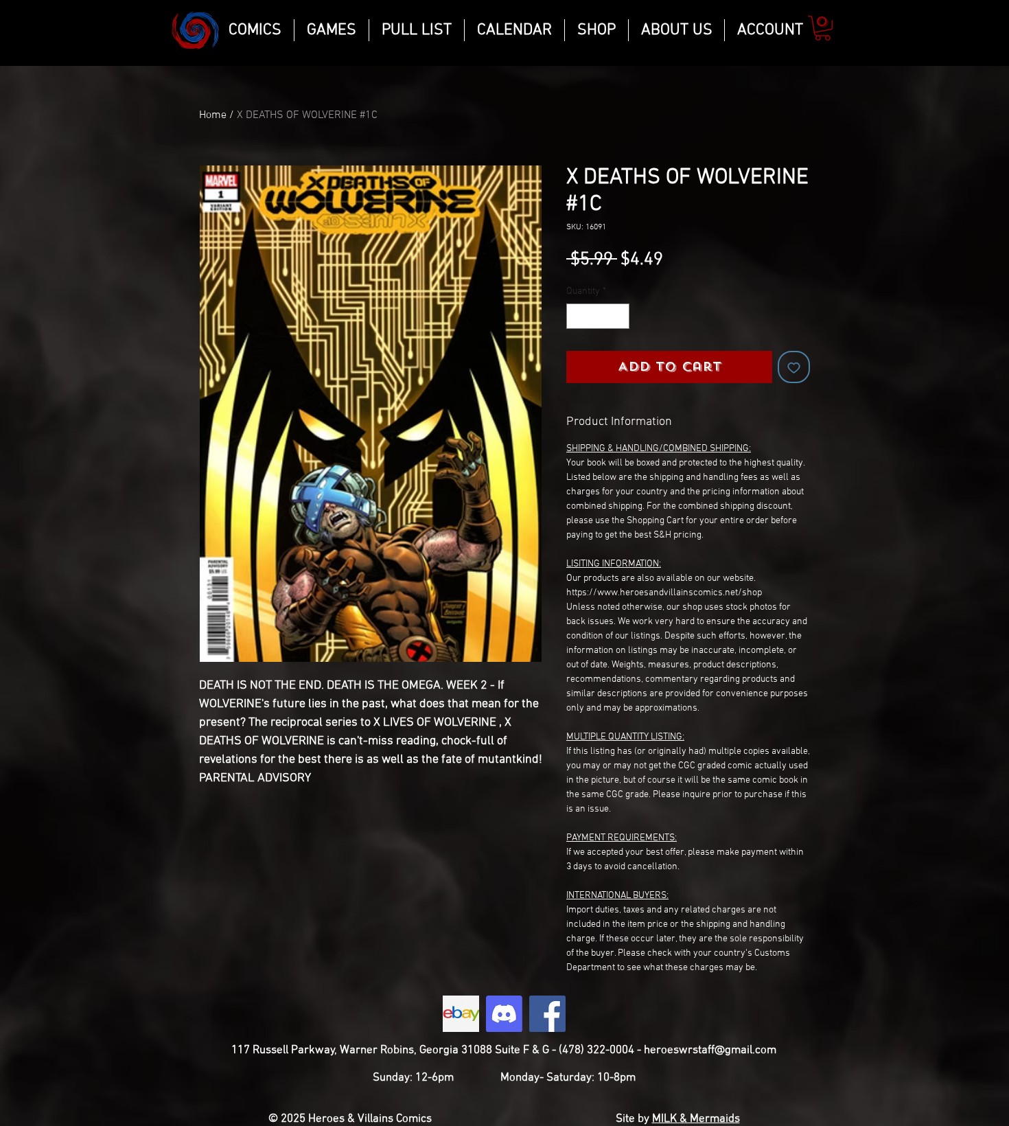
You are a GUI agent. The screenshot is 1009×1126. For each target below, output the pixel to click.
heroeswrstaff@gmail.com (710, 1050)
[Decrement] (576, 316)
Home (213, 115)
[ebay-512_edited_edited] (461, 1014)
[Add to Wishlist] (794, 367)
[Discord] (504, 1014)
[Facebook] (547, 1014)
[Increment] (618, 316)
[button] (822, 28)
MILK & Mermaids (696, 1119)
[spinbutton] (597, 316)
